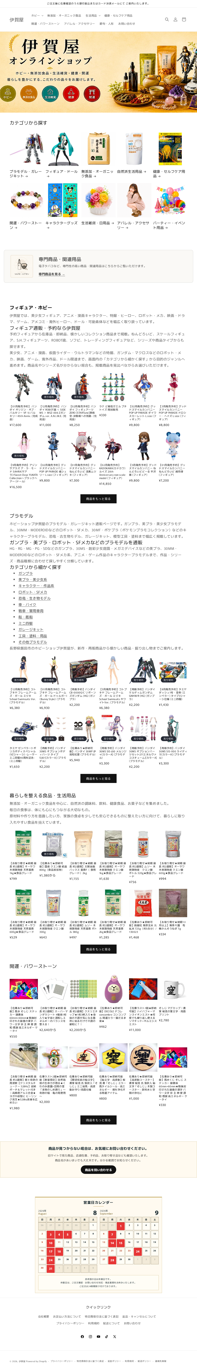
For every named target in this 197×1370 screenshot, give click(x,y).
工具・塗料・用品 (32, 635)
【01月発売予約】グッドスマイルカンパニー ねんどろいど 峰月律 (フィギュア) (172, 470)
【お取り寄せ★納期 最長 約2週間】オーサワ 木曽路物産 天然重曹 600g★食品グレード (23, 927)
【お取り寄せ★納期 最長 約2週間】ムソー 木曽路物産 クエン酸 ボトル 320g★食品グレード (143, 870)
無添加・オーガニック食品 (97, 173)
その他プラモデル (32, 641)
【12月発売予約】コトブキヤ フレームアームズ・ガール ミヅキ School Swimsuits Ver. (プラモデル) (23, 696)
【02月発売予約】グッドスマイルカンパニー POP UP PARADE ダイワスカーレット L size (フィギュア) (142, 413)
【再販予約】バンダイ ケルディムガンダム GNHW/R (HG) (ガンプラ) (142, 694)
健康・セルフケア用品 (169, 173)
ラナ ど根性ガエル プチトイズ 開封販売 (113, 408)
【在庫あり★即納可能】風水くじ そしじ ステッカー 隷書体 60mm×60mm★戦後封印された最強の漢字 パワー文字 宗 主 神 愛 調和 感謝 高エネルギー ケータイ (173, 1088)
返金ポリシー (114, 1360)
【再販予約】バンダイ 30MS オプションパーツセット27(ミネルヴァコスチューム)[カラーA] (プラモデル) (143, 755)
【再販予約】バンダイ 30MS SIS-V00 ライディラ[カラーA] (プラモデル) (173, 753)
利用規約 (93, 1323)
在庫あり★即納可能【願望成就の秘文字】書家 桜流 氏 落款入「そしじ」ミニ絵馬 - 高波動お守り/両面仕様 (83, 1083)
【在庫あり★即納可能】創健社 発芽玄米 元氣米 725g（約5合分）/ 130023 (143, 927)
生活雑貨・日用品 (95, 223)
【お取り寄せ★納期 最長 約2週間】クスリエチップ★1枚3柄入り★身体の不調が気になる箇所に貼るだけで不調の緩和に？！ (83, 1016)
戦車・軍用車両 (30, 610)
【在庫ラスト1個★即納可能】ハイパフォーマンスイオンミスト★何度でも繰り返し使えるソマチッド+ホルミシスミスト (143, 1016)
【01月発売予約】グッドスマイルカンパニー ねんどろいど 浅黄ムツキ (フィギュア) (82, 470)
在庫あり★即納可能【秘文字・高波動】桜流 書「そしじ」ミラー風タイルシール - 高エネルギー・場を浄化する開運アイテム (112, 1084)
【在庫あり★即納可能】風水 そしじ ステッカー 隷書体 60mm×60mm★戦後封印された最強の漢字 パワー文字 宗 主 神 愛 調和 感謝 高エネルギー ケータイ (24, 1019)
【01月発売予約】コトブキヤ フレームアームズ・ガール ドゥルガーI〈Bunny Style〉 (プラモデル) (53, 696)
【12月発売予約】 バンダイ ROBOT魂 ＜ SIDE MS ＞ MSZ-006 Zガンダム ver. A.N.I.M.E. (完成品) (52, 413)
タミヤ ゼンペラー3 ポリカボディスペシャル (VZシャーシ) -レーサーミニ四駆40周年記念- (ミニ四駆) (23, 755)
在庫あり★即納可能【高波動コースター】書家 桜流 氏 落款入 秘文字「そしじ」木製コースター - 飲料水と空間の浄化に (142, 1084)
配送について (111, 1323)
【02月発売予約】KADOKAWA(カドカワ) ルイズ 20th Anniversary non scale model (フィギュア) (112, 471)
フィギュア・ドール (61, 171)
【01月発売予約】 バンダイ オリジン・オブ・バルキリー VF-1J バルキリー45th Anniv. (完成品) (24, 413)
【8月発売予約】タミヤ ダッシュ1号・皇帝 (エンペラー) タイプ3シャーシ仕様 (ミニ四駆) (173, 694)
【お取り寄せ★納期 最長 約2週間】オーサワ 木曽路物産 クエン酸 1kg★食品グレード (112, 868)
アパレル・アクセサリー (133, 225)
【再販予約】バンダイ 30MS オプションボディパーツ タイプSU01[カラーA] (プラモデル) (52, 755)
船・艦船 (25, 616)
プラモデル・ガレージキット (26, 173)
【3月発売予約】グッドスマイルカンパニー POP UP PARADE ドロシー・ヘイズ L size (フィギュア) (173, 413)
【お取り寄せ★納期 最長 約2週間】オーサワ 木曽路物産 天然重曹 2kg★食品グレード (112, 927)
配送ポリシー (144, 1360)
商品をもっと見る (98, 499)
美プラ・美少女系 (32, 579)
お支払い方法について (67, 1316)
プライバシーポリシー (70, 1323)
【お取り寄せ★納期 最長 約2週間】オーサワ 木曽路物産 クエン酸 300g (52, 927)
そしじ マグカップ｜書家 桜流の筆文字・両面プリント (172, 1011)
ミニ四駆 (25, 623)
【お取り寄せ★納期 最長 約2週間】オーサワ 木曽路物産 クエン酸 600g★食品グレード (172, 868)
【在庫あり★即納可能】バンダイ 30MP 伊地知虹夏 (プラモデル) (82, 751)
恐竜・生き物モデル (34, 598)
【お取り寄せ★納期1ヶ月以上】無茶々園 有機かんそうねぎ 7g (172, 925)
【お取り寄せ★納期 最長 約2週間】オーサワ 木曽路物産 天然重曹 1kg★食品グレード (23, 868)
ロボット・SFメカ (32, 591)
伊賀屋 (22, 1361)
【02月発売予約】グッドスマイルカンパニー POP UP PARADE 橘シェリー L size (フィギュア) (53, 470)
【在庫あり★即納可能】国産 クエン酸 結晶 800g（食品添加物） (53, 866)
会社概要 (43, 1316)
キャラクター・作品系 (36, 585)
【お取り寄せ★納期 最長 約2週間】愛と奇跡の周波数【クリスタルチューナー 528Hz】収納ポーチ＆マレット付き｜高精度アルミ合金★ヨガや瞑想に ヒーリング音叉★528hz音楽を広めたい (24, 1089)
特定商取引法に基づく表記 (102, 1316)
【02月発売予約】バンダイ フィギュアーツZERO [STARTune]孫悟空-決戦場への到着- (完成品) (83, 413)
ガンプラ (25, 573)
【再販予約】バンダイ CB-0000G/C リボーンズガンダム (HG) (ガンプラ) (82, 694)
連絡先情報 (160, 1360)
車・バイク (27, 604)
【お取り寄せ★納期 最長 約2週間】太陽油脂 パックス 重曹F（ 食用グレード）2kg (82, 868)
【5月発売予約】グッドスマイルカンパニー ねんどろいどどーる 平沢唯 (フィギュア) (143, 470)
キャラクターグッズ (61, 223)
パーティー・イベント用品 (169, 225)
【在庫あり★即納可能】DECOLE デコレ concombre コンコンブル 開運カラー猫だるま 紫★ (112, 1014)
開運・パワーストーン (26, 225)
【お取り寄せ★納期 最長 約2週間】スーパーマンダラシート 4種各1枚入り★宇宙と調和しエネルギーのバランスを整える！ (53, 1016)
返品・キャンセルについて (139, 1316)
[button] (37, 15)
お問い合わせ (132, 1323)
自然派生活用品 (129, 171)
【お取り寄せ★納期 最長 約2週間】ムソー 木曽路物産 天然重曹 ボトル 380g (83, 927)
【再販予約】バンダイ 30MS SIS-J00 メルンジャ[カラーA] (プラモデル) (113, 753)
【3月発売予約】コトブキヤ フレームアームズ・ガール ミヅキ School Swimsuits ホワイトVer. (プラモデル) (113, 696)
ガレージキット (30, 629)
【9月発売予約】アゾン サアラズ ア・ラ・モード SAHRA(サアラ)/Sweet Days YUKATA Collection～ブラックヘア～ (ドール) (24, 473)
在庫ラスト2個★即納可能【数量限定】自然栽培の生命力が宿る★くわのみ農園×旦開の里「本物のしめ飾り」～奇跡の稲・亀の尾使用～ (53, 1086)
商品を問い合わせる (98, 1170)
